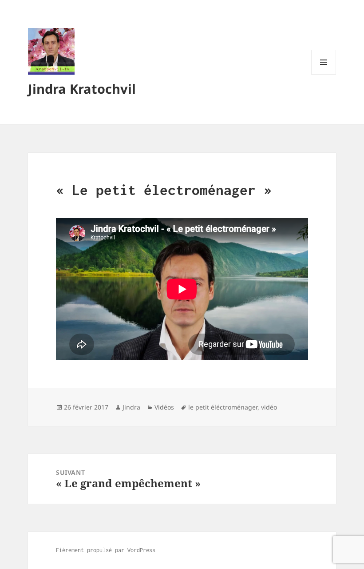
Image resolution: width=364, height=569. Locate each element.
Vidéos (164, 407)
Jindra (131, 407)
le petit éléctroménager (222, 407)
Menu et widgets (324, 74)
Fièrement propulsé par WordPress (105, 550)
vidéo (269, 407)
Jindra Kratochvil (82, 88)
